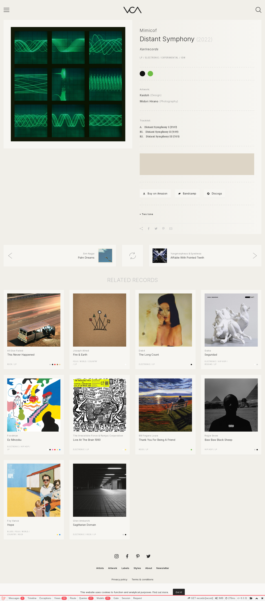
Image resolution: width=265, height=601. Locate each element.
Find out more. (161, 592)
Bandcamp (189, 193)
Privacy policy (119, 579)
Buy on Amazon (157, 193)
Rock (9, 364)
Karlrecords (149, 49)
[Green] (150, 73)
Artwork (112, 568)
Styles (137, 568)
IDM (183, 57)
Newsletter (162, 568)
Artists (100, 568)
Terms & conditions (142, 579)
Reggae (208, 364)
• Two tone (146, 214)
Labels (125, 568)
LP (141, 57)
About (148, 568)
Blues (10, 532)
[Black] (142, 73)
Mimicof (148, 30)
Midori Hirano (149, 101)
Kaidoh (144, 95)
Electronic (152, 57)
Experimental (170, 57)
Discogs (217, 193)
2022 (204, 39)
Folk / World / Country (85, 361)
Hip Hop (222, 361)
